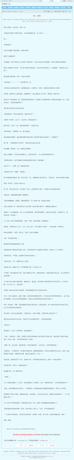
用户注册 (70, 1)
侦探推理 (33, 7)
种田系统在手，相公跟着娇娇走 (13, 19)
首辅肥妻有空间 (68, 19)
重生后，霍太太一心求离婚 (46, 21)
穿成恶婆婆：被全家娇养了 (12, 11)
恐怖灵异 (51, 7)
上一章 (20, 445)
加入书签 (52, 445)
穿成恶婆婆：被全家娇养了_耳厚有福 (28, 456)
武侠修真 (16, 7)
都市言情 (22, 7)
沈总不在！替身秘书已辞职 (50, 19)
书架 (69, 7)
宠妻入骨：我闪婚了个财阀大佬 (28, 21)
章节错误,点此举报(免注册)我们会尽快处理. (27, 434)
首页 (4, 7)
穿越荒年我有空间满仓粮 (60, 19)
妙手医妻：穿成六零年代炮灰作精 (37, 19)
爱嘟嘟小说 (4, 11)
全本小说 (63, 7)
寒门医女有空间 (38, 21)
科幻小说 (45, 7)
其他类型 (57, 7)
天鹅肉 (21, 19)
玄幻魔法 (10, 7)
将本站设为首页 (5, 1)
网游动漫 (39, 7)
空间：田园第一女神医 (26, 19)
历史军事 (28, 7)
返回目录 (31, 445)
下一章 (41, 445)
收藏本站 (10, 1)
